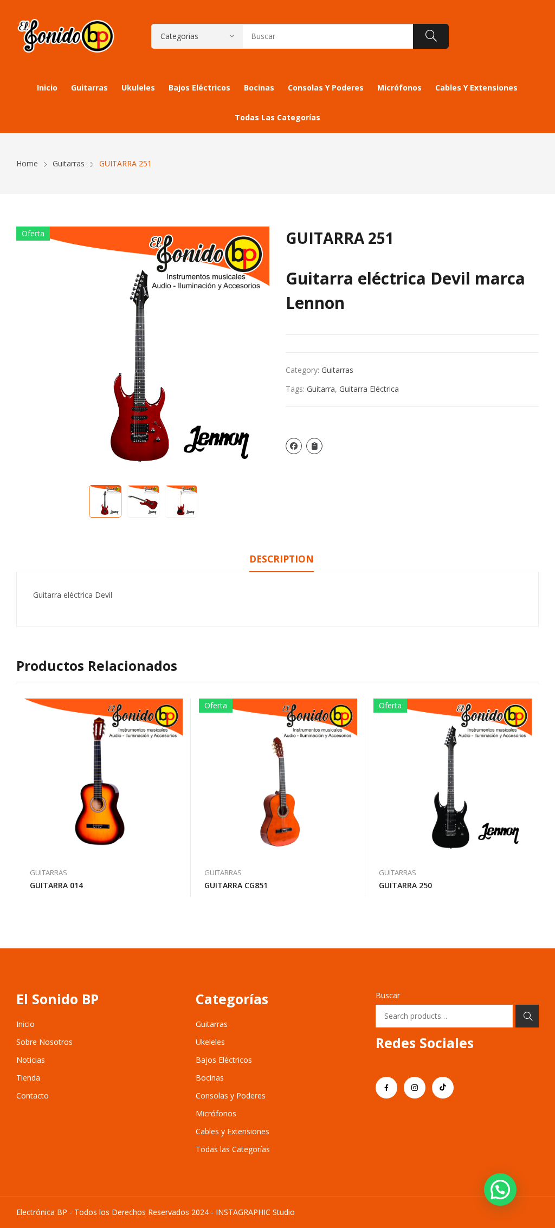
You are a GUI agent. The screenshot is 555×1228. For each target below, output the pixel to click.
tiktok (443, 1087)
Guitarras (337, 370)
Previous (30, 353)
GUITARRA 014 (56, 885)
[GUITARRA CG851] (278, 778)
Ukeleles (210, 1042)
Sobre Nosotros (44, 1042)
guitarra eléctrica (369, 389)
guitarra (321, 389)
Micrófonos (216, 1113)
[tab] (281, 561)
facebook (386, 1087)
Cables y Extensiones (232, 1131)
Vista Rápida (177, 709)
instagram (414, 1087)
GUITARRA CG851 (236, 885)
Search (527, 1016)
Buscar (388, 995)
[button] (500, 1189)
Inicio (25, 1024)
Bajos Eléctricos (224, 1060)
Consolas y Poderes (231, 1095)
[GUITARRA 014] (103, 778)
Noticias (30, 1060)
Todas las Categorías (233, 1149)
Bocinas (210, 1077)
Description (281, 559)
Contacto (32, 1095)
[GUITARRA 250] (452, 778)
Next (256, 353)
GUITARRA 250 (405, 885)
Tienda (28, 1077)
